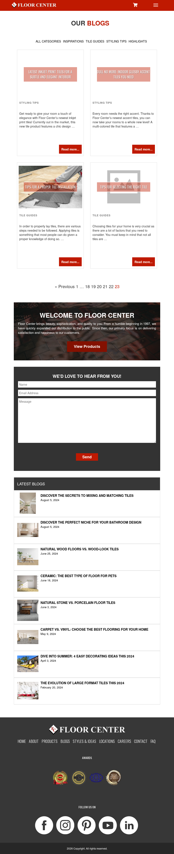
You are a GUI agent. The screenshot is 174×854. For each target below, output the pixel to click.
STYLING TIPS (116, 41)
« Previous (65, 286)
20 (99, 286)
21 (105, 286)
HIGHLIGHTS (138, 41)
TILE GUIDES (95, 41)
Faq (153, 741)
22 (111, 286)
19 (93, 286)
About (34, 741)
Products (50, 741)
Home (22, 741)
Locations (107, 741)
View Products (87, 346)
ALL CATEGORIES (48, 41)
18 (87, 286)
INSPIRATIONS (73, 41)
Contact (140, 741)
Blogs (65, 741)
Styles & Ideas (84, 741)
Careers (124, 741)
